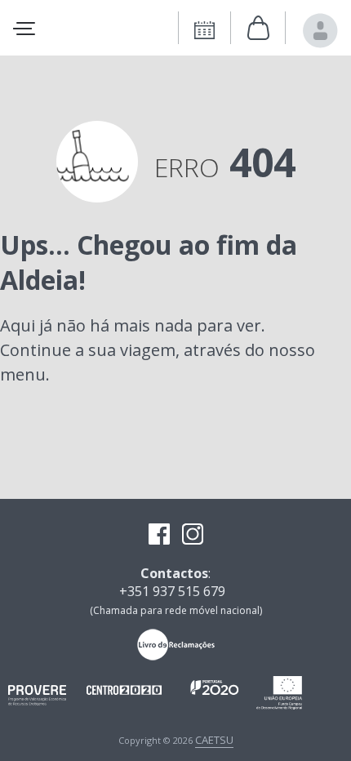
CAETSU (214, 739)
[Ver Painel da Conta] (320, 30)
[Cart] (258, 28)
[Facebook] (159, 535)
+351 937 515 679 (172, 591)
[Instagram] (192, 535)
